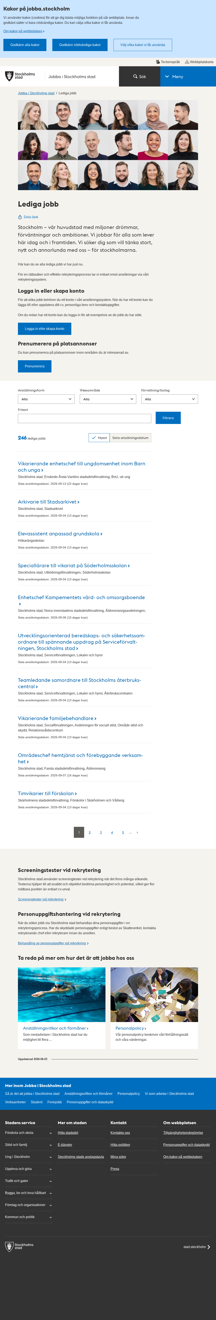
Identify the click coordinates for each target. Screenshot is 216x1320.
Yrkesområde (90, 390)
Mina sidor (118, 1157)
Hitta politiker (120, 1145)
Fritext (23, 409)
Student (36, 1102)
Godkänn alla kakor (24, 45)
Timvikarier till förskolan (46, 793)
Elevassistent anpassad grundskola (58, 533)
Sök (142, 76)
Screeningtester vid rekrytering (40, 899)
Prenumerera (35, 366)
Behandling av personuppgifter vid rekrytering (52, 943)
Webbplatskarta (201, 62)
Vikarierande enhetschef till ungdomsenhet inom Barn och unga (81, 466)
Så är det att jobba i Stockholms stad (32, 1093)
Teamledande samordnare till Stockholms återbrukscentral (79, 682)
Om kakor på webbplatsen (22, 31)
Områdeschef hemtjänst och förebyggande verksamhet (80, 757)
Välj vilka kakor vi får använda (142, 45)
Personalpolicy (130, 1028)
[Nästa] (137, 832)
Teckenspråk (170, 62)
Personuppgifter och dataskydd (90, 1102)
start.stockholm (195, 1247)
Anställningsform (31, 390)
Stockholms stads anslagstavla (81, 1157)
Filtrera (168, 418)
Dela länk (31, 217)
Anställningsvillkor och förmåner (54, 1028)
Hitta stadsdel (68, 1133)
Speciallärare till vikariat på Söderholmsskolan (72, 565)
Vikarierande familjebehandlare (55, 718)
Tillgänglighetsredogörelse (183, 1133)
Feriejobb (54, 1102)
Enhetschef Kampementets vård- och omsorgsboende (81, 597)
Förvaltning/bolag (155, 390)
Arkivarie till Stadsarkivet (47, 501)
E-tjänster (65, 1145)
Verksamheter (15, 1102)
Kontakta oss (120, 1133)
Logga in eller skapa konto (44, 328)
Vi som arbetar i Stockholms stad (169, 1093)
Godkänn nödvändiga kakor (80, 45)
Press (115, 1169)
